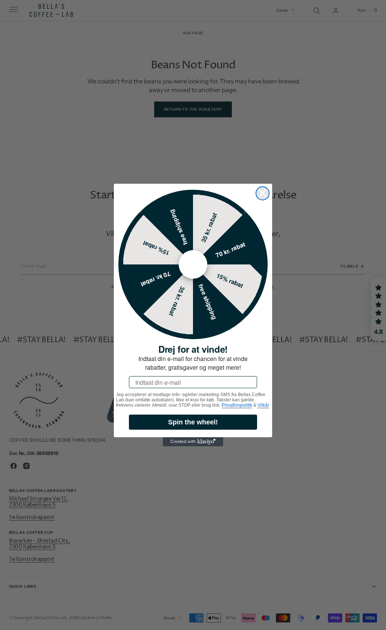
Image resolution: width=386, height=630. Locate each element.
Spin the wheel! (193, 422)
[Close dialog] (262, 193)
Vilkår (263, 405)
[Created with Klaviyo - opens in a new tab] (193, 441)
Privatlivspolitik (237, 405)
